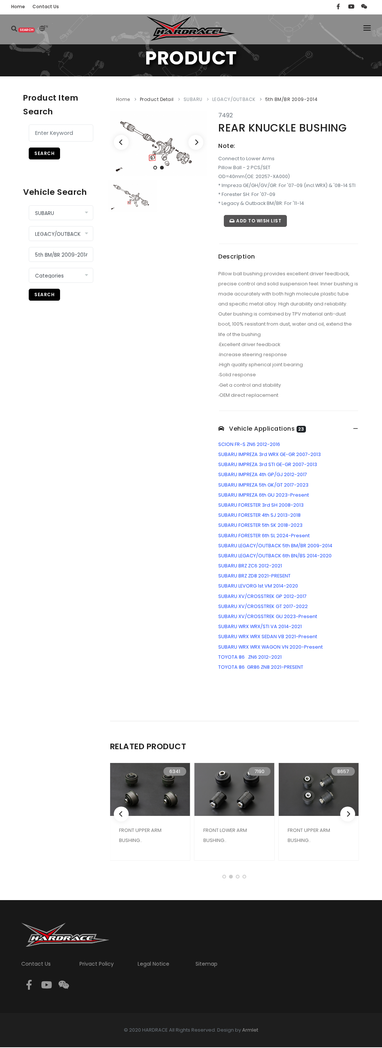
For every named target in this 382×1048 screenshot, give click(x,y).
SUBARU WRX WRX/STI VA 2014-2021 (260, 626)
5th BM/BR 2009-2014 (291, 99)
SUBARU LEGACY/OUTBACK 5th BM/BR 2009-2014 (275, 545)
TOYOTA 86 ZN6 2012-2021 (250, 657)
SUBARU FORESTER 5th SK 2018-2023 (260, 525)
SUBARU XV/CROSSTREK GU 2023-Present (267, 616)
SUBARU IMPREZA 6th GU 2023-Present (263, 495)
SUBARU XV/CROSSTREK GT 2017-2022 (263, 606)
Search (44, 153)
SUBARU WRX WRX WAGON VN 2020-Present (270, 647)
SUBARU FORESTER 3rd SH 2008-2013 (261, 505)
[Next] (195, 142)
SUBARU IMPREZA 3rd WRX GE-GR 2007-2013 (269, 454)
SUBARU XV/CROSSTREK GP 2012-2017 (262, 596)
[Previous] (121, 142)
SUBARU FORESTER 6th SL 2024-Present (264, 535)
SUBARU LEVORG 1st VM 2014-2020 (258, 586)
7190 (259, 771)
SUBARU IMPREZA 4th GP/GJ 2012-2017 (262, 474)
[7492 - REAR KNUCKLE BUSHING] (158, 143)
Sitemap (206, 964)
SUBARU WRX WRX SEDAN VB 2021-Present (267, 636)
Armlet (250, 1029)
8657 (343, 771)
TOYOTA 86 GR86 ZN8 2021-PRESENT (260, 667)
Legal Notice (153, 964)
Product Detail (157, 99)
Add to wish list (258, 221)
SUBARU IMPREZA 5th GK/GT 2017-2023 (263, 485)
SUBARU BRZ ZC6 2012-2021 (250, 566)
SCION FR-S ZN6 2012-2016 (249, 444)
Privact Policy (96, 964)
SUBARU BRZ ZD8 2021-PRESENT (254, 576)
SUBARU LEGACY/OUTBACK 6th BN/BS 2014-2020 (275, 556)
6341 (174, 771)
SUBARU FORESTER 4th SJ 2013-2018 (259, 515)
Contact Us (36, 964)
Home (123, 99)
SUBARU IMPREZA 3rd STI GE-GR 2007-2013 (267, 464)
